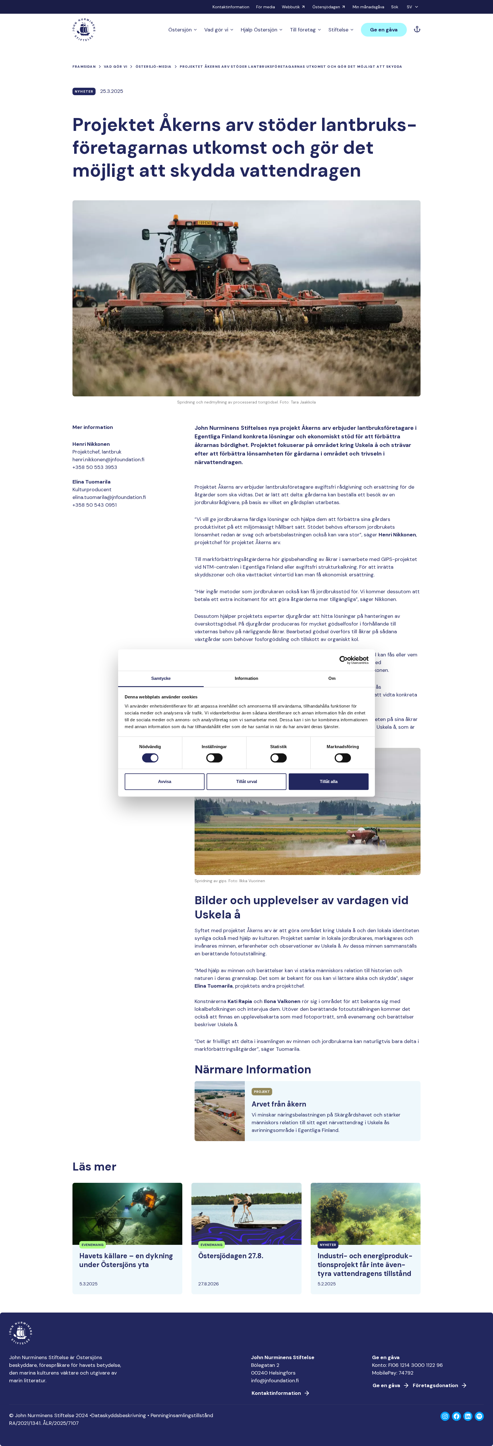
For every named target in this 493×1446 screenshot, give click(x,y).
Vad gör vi (216, 29)
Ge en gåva (384, 29)
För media (265, 6)
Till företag (303, 29)
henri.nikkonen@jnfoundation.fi (108, 459)
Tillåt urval (246, 781)
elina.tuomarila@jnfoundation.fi (109, 497)
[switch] (214, 760)
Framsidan (84, 66)
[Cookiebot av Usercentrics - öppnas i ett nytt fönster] (344, 660)
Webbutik (291, 6)
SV (409, 6)
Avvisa (164, 781)
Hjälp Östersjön (259, 29)
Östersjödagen (326, 6)
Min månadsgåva (368, 6)
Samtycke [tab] (161, 678)
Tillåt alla (329, 781)
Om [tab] (332, 678)
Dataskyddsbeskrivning (118, 1415)
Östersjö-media (154, 66)
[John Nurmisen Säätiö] (83, 29)
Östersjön (180, 29)
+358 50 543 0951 (94, 505)
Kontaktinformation (231, 6)
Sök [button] (394, 6)
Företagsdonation (435, 1385)
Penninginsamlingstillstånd (182, 1415)
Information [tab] (246, 678)
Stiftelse (338, 29)
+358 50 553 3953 (94, 467)
